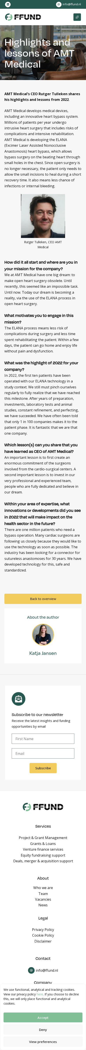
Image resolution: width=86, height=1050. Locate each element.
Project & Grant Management (43, 837)
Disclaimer (43, 941)
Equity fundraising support (43, 855)
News (43, 905)
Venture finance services (43, 849)
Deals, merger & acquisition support (43, 861)
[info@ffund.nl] (59, 4)
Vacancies (43, 899)
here (40, 994)
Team (43, 893)
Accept (43, 1017)
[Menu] (77, 17)
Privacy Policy (43, 929)
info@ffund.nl (72, 4)
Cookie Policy (43, 935)
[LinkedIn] (8, 4)
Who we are (43, 887)
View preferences (43, 1041)
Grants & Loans (43, 843)
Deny (43, 1029)
